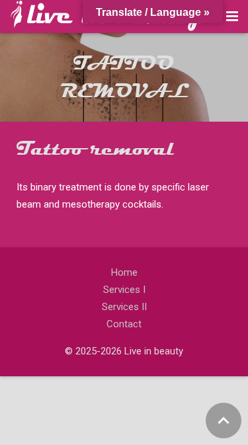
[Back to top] (223, 420)
